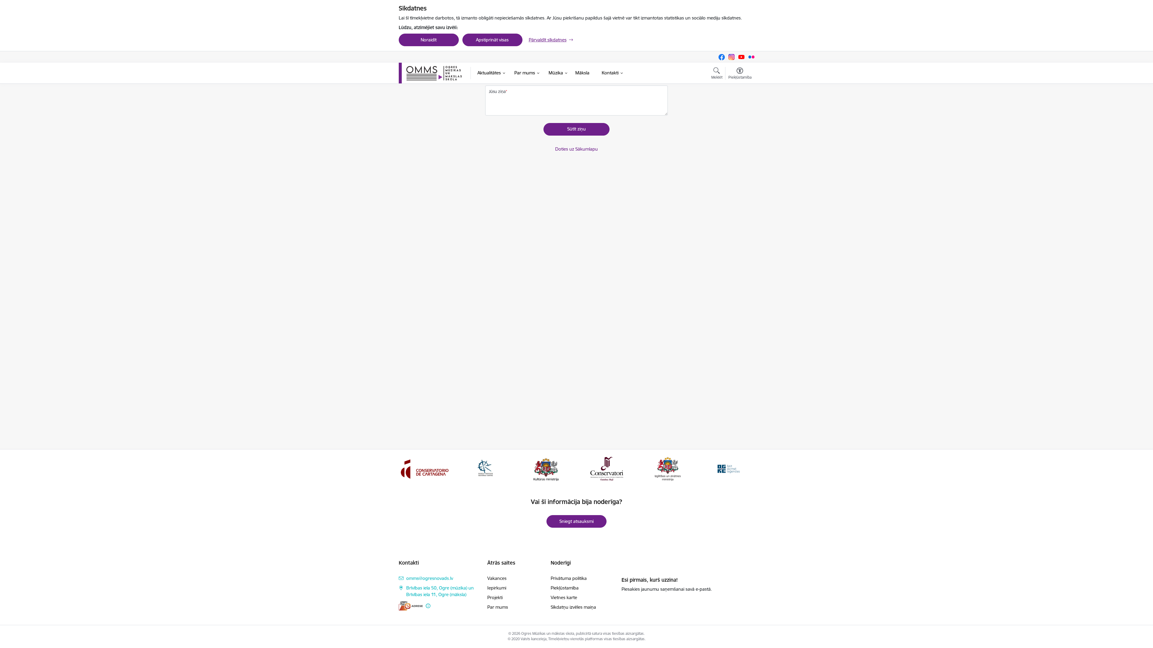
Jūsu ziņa (497, 91)
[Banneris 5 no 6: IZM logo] (668, 468)
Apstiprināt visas (492, 40)
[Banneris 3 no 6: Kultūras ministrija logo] (546, 468)
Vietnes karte (564, 597)
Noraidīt (429, 40)
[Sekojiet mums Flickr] (751, 57)
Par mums (497, 607)
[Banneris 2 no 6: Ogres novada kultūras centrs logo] (485, 468)
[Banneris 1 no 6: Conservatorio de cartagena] (425, 468)
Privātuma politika (569, 578)
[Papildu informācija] (428, 606)
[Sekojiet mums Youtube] (741, 57)
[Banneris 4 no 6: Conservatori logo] (606, 468)
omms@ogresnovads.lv (429, 578)
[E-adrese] (411, 606)
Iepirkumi (496, 588)
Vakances (497, 578)
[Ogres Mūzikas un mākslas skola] (434, 73)
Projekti (495, 597)
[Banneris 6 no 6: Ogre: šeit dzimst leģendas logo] (728, 468)
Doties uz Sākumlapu (576, 149)
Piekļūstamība (565, 588)
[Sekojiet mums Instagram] (731, 57)
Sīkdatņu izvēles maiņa (573, 607)
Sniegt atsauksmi (576, 521)
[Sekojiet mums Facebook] (722, 57)
